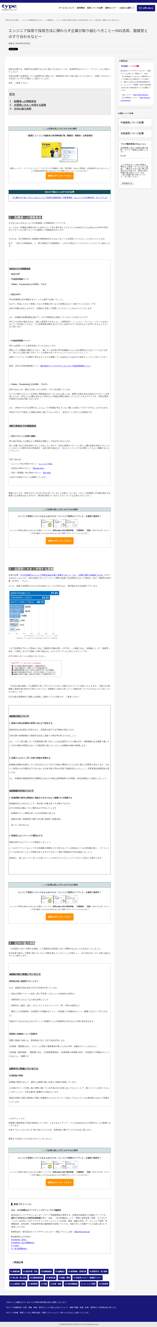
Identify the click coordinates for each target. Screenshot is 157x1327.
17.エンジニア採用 (88, 1284)
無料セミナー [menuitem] (111, 8)
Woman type (38, 468)
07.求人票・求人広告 (18, 1278)
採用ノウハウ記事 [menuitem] (95, 8)
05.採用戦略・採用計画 (77, 1271)
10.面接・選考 (64, 1278)
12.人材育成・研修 (17, 1284)
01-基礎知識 (49, 20)
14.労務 (44, 1284)
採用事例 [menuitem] (81, 8)
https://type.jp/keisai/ (140, 95)
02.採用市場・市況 (30, 1271)
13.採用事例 (33, 1284)
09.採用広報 (50, 1278)
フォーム (50, 1313)
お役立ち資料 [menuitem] (125, 8)
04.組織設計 (60, 1271)
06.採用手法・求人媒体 (98, 1271)
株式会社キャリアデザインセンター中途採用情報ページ (65, 366)
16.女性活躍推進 (71, 1284)
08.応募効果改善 (36, 1278)
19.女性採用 (103, 1284)
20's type (47, 473)
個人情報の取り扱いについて (133, 175)
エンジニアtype (45, 464)
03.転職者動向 (46, 1271)
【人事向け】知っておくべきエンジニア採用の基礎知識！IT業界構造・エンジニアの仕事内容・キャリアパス (60, 198)
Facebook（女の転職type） (23, 1243)
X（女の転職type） (19, 1248)
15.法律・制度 (55, 1284)
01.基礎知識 (15, 1271)
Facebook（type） (19, 1240)
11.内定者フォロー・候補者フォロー (87, 1278)
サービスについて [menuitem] (66, 8)
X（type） (15, 1246)
